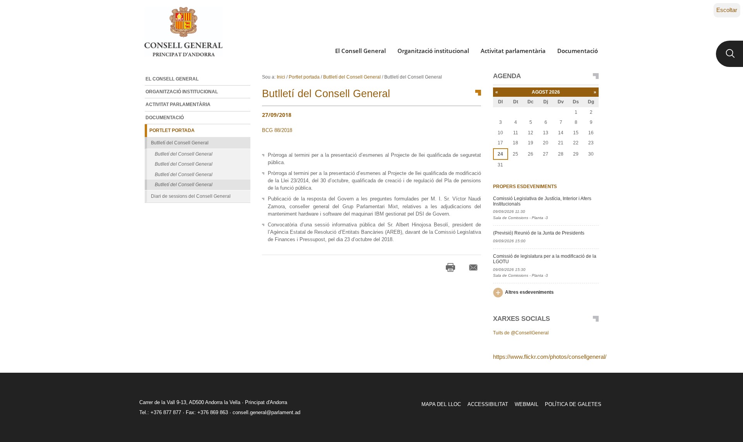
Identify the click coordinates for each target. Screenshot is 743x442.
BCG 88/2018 (277, 130)
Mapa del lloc (441, 404)
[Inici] (183, 32)
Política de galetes (573, 404)
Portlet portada (304, 77)
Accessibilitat (487, 404)
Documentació (577, 51)
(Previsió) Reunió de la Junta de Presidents (538, 233)
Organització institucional (433, 51)
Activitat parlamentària (513, 51)
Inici (281, 77)
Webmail (526, 404)
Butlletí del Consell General (352, 77)
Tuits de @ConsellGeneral (521, 333)
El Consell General (360, 51)
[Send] (473, 267)
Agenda (507, 76)
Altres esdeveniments (529, 292)
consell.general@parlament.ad (266, 412)
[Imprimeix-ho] (450, 267)
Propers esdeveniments (525, 186)
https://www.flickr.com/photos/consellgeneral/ (549, 356)
